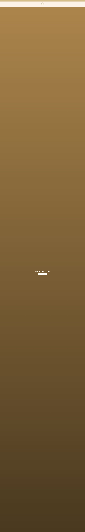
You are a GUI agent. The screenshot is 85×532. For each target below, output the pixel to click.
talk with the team (42, 274)
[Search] (81, 3)
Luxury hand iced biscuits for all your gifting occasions (43, 0)
